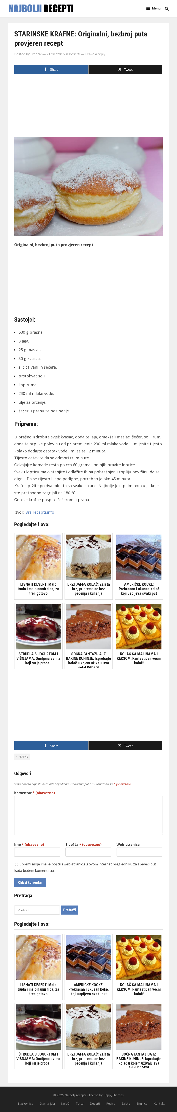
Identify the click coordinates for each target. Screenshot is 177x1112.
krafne (23, 757)
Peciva (110, 1103)
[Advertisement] (88, 107)
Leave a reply (95, 54)
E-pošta (83, 844)
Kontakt (159, 1103)
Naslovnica (25, 1103)
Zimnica (141, 1103)
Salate (126, 1103)
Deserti (74, 54)
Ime (29, 844)
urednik (36, 54)
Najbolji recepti (75, 1095)
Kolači (65, 1103)
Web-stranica (128, 844)
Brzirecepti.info (39, 512)
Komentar (34, 792)
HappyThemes (113, 1095)
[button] (153, 8)
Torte (80, 1103)
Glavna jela (47, 1103)
